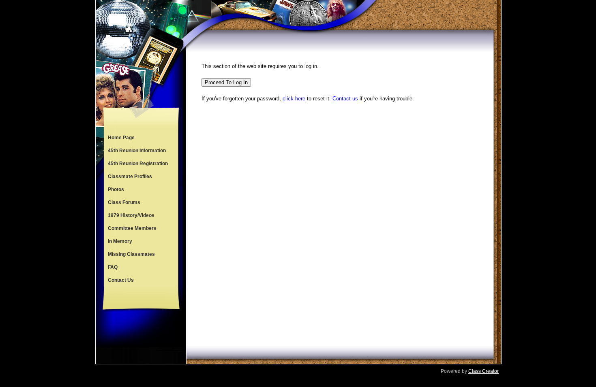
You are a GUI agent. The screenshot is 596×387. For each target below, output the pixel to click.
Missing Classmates (131, 254)
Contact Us (121, 280)
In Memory (120, 241)
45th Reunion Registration (138, 163)
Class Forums (124, 202)
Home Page (121, 137)
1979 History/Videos (131, 215)
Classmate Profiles (130, 176)
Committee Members (132, 228)
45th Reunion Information (137, 150)
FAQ (113, 267)
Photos (116, 189)
